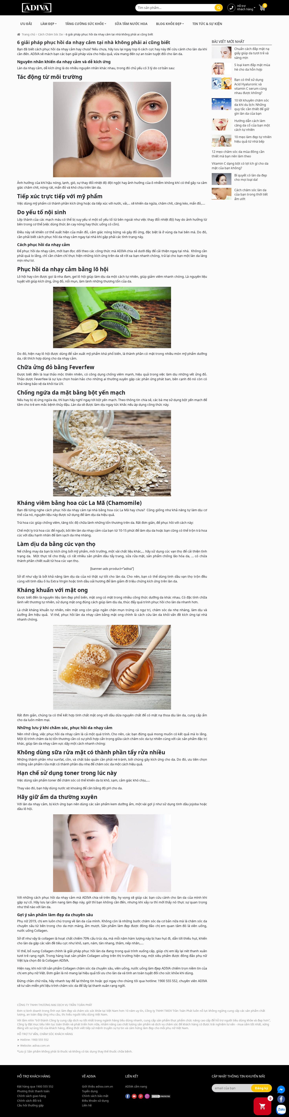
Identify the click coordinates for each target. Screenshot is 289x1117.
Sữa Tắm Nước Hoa (131, 24)
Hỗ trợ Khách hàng (245, 7)
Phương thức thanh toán (33, 1091)
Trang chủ (28, 34)
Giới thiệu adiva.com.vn (97, 1086)
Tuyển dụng (90, 1091)
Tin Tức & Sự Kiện (207, 24)
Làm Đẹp (47, 24)
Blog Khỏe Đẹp (168, 24)
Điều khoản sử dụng (95, 1100)
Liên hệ (87, 1105)
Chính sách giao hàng (31, 1096)
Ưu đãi (26, 24)
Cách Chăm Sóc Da (50, 34)
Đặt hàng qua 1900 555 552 (35, 1086)
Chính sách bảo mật (95, 1096)
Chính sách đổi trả (29, 1100)
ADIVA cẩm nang (136, 1086)
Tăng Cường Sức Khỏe (84, 24)
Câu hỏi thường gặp (30, 1105)
